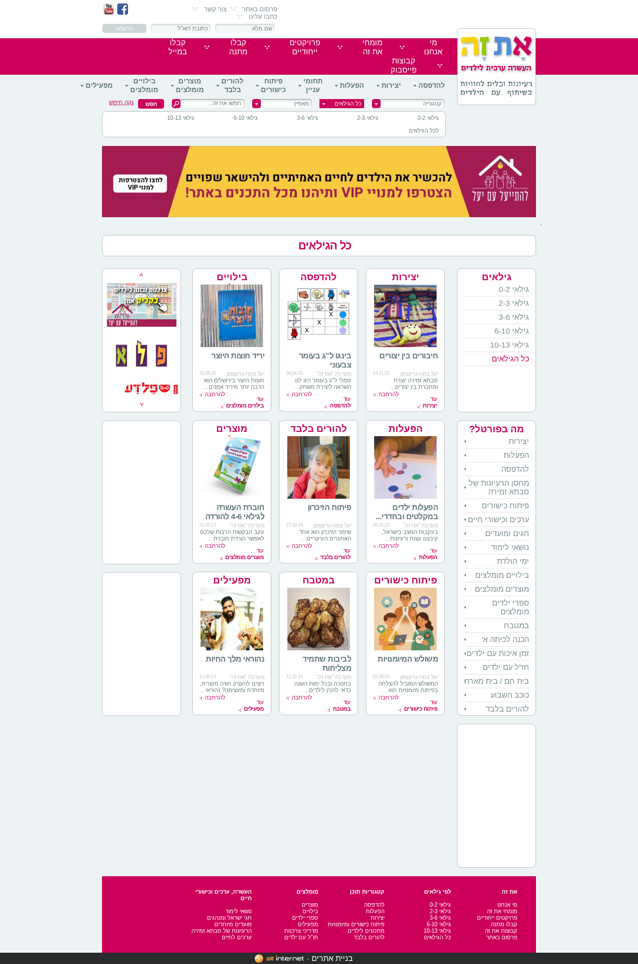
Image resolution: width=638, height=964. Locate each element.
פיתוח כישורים (273, 85)
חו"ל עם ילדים (506, 667)
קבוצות (404, 65)
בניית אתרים (332, 958)
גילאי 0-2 (428, 118)
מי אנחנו (507, 904)
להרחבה (388, 394)
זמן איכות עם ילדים (498, 653)
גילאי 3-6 (307, 118)
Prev (141, 274)
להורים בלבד (232, 85)
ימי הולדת (513, 561)
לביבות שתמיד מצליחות (327, 663)
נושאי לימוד (510, 547)
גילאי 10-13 (180, 118)
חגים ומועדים (507, 533)
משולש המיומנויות (408, 659)
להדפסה (431, 85)
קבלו (238, 47)
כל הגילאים (324, 245)
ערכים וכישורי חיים (498, 519)
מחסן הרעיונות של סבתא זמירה (499, 487)
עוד (430, 402)
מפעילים (99, 85)
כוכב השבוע (509, 695)
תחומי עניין (312, 85)
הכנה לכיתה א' (505, 639)
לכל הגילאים (424, 130)
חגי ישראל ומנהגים (229, 917)
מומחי (372, 47)
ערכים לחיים (237, 937)
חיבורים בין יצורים (408, 355)
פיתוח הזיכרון (330, 507)
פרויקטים (304, 47)
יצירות (391, 85)
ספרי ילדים (305, 917)
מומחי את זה (502, 911)
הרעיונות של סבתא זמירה (221, 931)
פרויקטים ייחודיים (497, 917)
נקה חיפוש (121, 102)
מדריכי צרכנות (301, 931)
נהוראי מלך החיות (235, 659)
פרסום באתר (259, 9)
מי (433, 47)
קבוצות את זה (501, 931)
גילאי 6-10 (245, 118)
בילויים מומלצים (144, 85)
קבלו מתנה (504, 924)
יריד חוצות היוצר (237, 355)
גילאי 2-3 (367, 118)
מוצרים (310, 904)
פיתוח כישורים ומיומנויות (356, 924)
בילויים (310, 911)
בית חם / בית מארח (496, 681)
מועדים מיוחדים (233, 924)
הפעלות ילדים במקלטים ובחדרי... (407, 512)
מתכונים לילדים (366, 931)
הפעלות (352, 85)
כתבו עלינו (263, 16)
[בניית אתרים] (279, 958)
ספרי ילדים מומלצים (510, 607)
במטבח (516, 625)
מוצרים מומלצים (190, 85)
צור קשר (215, 9)
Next (141, 404)
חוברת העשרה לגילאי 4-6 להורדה (235, 512)
